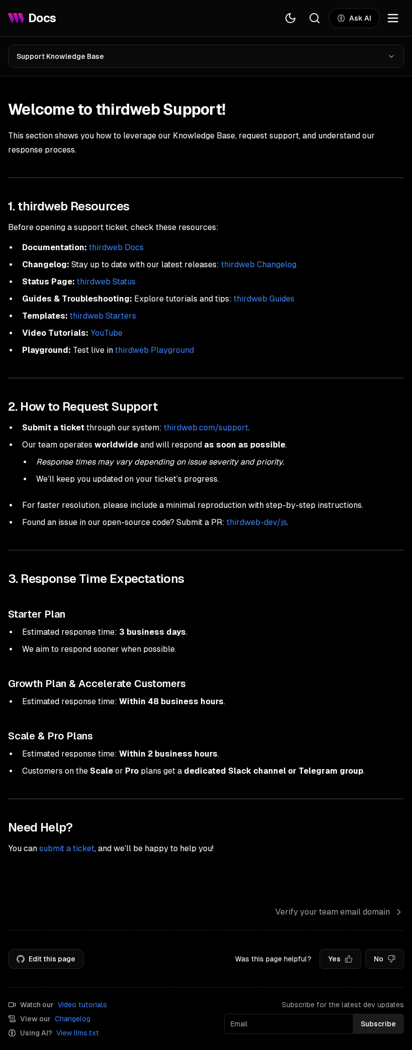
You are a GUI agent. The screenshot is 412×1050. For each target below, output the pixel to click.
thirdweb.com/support (206, 427)
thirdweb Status (106, 281)
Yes (334, 959)
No (378, 959)
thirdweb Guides (264, 299)
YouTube (106, 333)
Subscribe (378, 1024)
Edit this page (52, 959)
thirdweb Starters (103, 316)
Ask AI (360, 18)
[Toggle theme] (290, 18)
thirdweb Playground (154, 350)
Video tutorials (82, 1005)
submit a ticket (66, 848)
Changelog (72, 1019)
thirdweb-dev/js (257, 522)
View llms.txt (77, 1033)
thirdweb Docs (116, 247)
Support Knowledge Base (60, 56)
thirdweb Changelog (258, 264)
